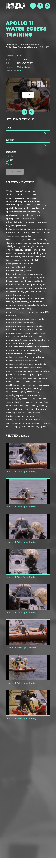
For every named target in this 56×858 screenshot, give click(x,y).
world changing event (16, 426)
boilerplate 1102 (13, 232)
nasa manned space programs (20, 347)
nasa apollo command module (19, 322)
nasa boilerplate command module (22, 333)
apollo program (38, 215)
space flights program (16, 395)
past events (23, 374)
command (22, 243)
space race (27, 399)
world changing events (38, 426)
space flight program (15, 392)
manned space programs (17, 298)
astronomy (42, 222)
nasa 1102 (44, 312)
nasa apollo (11, 315)
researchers (32, 378)
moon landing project (16, 305)
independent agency (36, 284)
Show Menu (33, 6)
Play (28, 95)
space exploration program (18, 388)
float (8, 260)
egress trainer (38, 250)
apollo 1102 (39, 205)
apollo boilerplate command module (22, 212)
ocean (26, 367)
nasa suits (23, 350)
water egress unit (34, 423)
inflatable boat (22, 288)
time (29, 412)
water (24, 419)
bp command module (21, 236)
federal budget (13, 257)
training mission (29, 416)
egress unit (11, 253)
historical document (15, 270)
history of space (34, 274)
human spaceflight (33, 281)
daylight (30, 246)
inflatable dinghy (38, 288)
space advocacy (24, 385)
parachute (44, 371)
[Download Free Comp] (31, 112)
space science (39, 399)
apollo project (12, 218)
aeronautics (31, 194)
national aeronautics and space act (21, 360)
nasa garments (29, 340)
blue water (38, 229)
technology (11, 412)
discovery (18, 250)
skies (34, 381)
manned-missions (38, 298)
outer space (33, 371)
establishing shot (38, 253)
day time (21, 246)
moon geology (21, 302)
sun (26, 405)
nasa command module (16, 336)
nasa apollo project (35, 326)
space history (34, 395)
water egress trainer (15, 423)
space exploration (41, 385)
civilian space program (16, 239)
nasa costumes (35, 336)
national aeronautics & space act (20, 354)
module (9, 302)
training (36, 412)
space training (30, 402)
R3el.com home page (16, 6)
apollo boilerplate (14, 208)
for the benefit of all (29, 260)
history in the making (15, 274)
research (21, 378)
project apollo (36, 374)
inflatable (10, 288)
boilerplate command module (36, 232)
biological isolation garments (19, 229)
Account (40, 6)
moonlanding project (15, 312)
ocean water (36, 367)
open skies (11, 371)
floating (15, 260)
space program (13, 399)
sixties (27, 381)
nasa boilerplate (13, 329)
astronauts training (14, 222)
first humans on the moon (33, 257)
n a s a (30, 312)
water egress (34, 419)
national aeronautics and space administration (27, 364)
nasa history (43, 340)
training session (13, 419)
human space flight (15, 281)
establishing (23, 253)
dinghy (9, 250)
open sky (22, 371)
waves (46, 423)
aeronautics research (15, 198)
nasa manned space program (19, 343)
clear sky (43, 239)
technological (19, 409)
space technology (14, 402)
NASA (20, 71)
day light (11, 246)
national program (14, 367)
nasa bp (43, 333)
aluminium (11, 205)
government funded (15, 267)
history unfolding (40, 277)
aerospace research (33, 201)
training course (13, 416)
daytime (39, 246)
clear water (11, 243)
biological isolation (19, 225)
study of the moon (14, 405)
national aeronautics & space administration (26, 357)
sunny (9, 409)
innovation (11, 291)
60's (22, 191)
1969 (15, 191)
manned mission (38, 291)
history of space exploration (18, 277)
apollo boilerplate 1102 (34, 208)
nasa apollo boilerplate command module (25, 319)
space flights (32, 392)
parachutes (11, 374)
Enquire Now (15, 172)
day (48, 243)
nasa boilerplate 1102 (32, 329)
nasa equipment (13, 340)
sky (39, 381)
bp (8, 236)
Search (47, 6)
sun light (33, 405)
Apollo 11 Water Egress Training (21, 471)
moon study (11, 309)
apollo (20, 205)
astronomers (30, 222)
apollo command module (17, 215)
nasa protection (42, 347)
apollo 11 (28, 205)
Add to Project (24, 112)
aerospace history (14, 201)
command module (37, 243)
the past (22, 412)
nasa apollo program (15, 326)
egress (28, 250)
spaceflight (44, 402)
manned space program (17, 295)
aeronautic (30, 191)
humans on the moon (16, 284)
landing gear (23, 291)
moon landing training (38, 305)
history (29, 270)
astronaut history (28, 218)
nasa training (35, 350)
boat (47, 229)
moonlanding (25, 309)
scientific (43, 378)
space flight (38, 388)
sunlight (42, 405)
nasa (36, 312)
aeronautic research (15, 194)
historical (30, 267)
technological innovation (38, 409)
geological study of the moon (19, 263)
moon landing (36, 302)
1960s (9, 191)
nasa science (12, 350)
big (7, 225)
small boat (11, 385)
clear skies (32, 239)
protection (11, 378)
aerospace (31, 198)
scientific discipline (14, 381)
